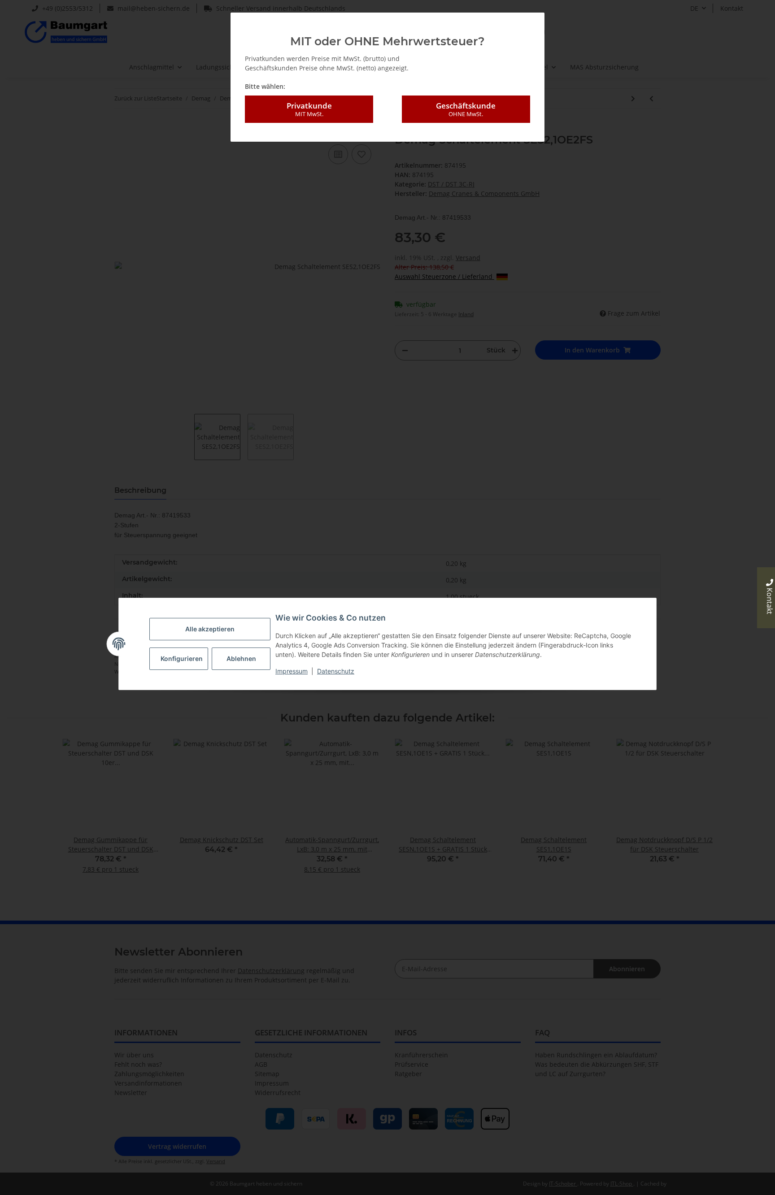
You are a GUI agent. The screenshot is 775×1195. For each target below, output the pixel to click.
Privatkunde (309, 109)
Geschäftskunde (466, 109)
